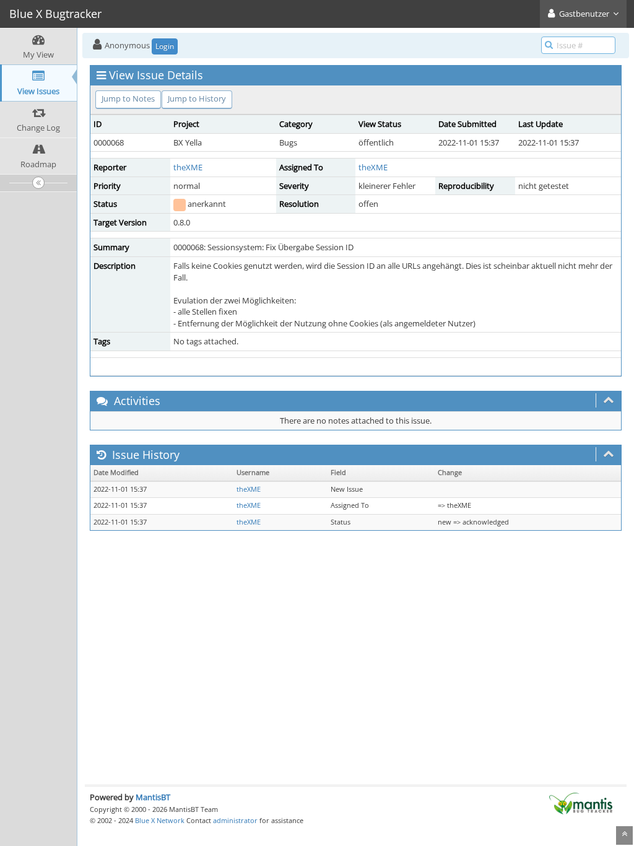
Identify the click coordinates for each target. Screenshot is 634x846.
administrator (235, 820)
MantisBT (153, 797)
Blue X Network (160, 820)
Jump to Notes (128, 98)
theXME (187, 167)
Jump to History (197, 98)
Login (164, 46)
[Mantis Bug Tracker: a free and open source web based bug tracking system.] (580, 802)
